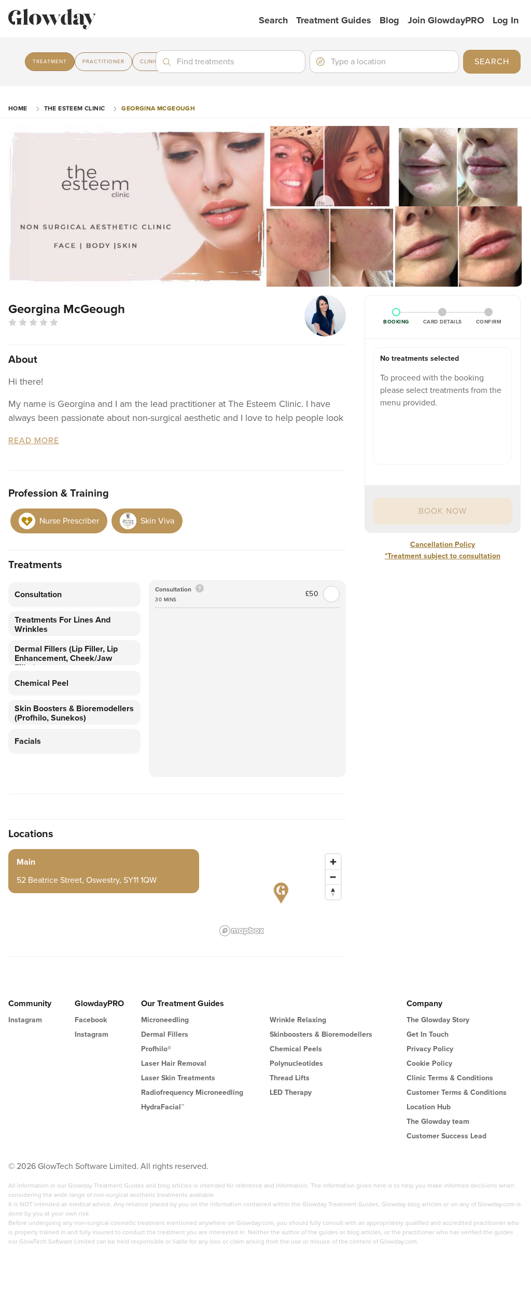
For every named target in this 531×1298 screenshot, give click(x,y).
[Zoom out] (333, 876)
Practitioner (103, 62)
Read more (33, 441)
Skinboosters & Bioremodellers (321, 1034)
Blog (389, 20)
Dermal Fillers (164, 1034)
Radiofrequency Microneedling (192, 1092)
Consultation (38, 594)
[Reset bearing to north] (333, 891)
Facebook (91, 1019)
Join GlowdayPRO (446, 20)
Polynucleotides (296, 1063)
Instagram (25, 1019)
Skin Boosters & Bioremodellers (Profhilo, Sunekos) (74, 713)
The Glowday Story (438, 1019)
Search (273, 20)
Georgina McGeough (158, 108)
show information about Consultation (199, 589)
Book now (442, 511)
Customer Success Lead (446, 1136)
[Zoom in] (333, 861)
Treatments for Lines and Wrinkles (62, 624)
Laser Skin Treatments (178, 1078)
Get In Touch (428, 1034)
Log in (506, 20)
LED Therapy (291, 1092)
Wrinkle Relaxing (298, 1019)
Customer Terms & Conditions (457, 1092)
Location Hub (429, 1107)
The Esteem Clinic (74, 108)
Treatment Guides (333, 20)
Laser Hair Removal (173, 1063)
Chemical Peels (296, 1049)
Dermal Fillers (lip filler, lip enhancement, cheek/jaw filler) (66, 654)
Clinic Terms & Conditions (450, 1078)
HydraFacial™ (162, 1107)
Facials (28, 741)
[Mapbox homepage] (241, 931)
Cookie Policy (429, 1063)
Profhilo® (156, 1049)
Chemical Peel (41, 683)
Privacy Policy (430, 1049)
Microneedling (165, 1019)
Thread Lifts (290, 1078)
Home (17, 108)
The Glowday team (438, 1121)
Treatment (50, 62)
